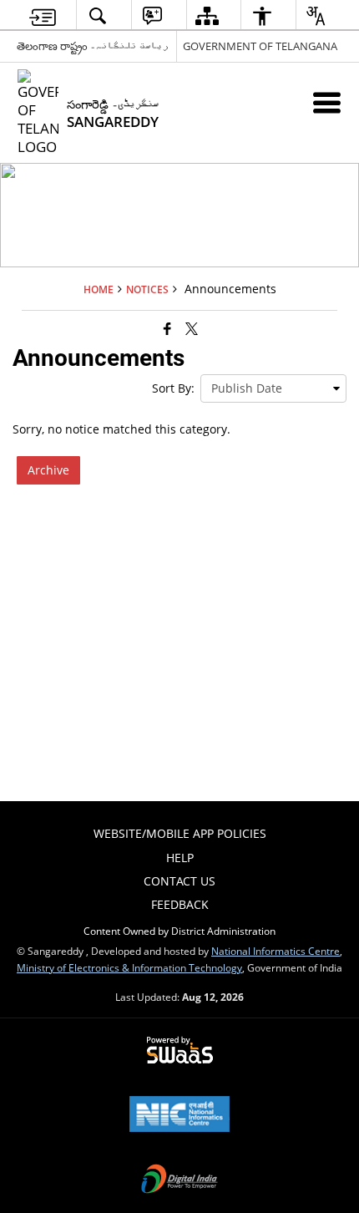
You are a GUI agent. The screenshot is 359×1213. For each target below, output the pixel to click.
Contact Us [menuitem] (179, 881)
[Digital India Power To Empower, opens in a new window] (179, 1180)
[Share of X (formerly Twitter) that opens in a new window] (191, 327)
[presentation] (273, 388)
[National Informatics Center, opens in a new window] (179, 1115)
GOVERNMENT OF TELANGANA (260, 45)
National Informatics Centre (275, 950)
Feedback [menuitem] (180, 904)
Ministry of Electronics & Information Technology (129, 967)
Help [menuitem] (180, 857)
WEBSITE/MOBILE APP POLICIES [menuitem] (180, 833)
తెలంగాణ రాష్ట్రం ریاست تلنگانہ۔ (93, 45)
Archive (48, 470)
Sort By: (173, 388)
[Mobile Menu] (326, 102)
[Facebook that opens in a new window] (167, 327)
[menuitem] (43, 15)
